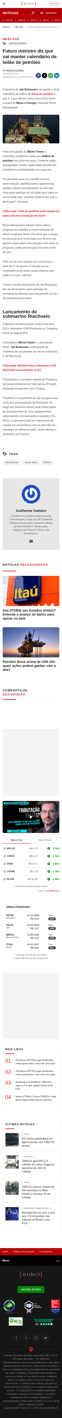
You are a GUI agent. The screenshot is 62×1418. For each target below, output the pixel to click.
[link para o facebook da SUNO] (16, 1338)
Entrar (54, 4)
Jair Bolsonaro (17, 43)
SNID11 (45, 20)
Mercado (19, 27)
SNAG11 (21, 20)
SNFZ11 (9, 20)
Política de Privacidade (23, 1251)
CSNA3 (10, 856)
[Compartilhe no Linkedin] (56, 75)
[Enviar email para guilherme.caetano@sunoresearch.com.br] (31, 541)
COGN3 (11, 871)
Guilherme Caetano (31, 511)
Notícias (6, 27)
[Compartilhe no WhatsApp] (50, 75)
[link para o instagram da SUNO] (36, 1338)
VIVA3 (10, 863)
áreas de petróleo (42, 94)
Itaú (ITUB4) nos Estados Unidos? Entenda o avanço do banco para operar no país (29, 614)
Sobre (5, 1251)
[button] (48, 13)
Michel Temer (31, 462)
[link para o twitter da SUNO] (26, 1338)
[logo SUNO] (29, 4)
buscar (33, 13)
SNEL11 (34, 20)
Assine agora (31, 1289)
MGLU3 (11, 848)
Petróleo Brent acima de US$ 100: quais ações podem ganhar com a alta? (29, 666)
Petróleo (47, 462)
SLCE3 (10, 879)
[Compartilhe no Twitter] (44, 75)
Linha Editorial (45, 1251)
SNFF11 (57, 20)
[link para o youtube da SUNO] (45, 1338)
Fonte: (49, 891)
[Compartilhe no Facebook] (38, 75)
